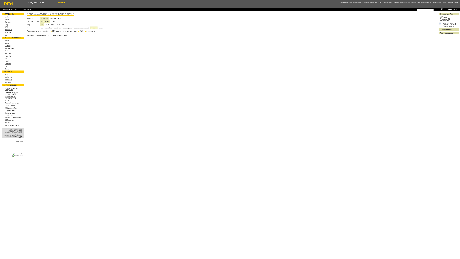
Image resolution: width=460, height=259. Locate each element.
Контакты (27, 9)
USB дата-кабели (11, 108)
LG (6, 35)
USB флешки (9, 120)
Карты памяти (10, 105)
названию (45, 21)
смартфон (45, 31)
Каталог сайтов (19, 141)
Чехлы (7, 123)
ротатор (94, 28)
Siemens (8, 64)
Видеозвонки (444, 20)
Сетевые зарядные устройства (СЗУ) (11, 93)
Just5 (7, 61)
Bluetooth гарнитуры (12, 103)
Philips (7, 69)
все (59, 18)
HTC (6, 27)
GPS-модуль (56, 31)
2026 (47, 25)
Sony (6, 25)
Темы (441, 16)
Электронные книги (12, 125)
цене (53, 21)
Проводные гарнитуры (13, 117)
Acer (6, 74)
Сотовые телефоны (12, 38)
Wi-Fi (81, 31)
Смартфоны (8, 14)
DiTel (8, 4)
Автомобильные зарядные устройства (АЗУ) (12, 98)
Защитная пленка (11, 111)
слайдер (57, 28)
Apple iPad (8, 77)
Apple (7, 17)
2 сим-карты (90, 31)
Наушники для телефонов (10, 114)
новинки (53, 18)
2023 (63, 25)
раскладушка (67, 28)
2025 (52, 25)
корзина (61, 2)
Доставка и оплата (10, 9)
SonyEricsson (9, 48)
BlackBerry (8, 30)
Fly (6, 66)
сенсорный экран (70, 31)
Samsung (8, 22)
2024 (58, 25)
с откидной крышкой (81, 28)
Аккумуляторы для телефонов (11, 89)
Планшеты (8, 72)
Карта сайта (452, 9)
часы (101, 28)
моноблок (48, 28)
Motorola (8, 32)
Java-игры (443, 17)
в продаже (44, 18)
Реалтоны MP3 (445, 19)
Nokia (7, 19)
